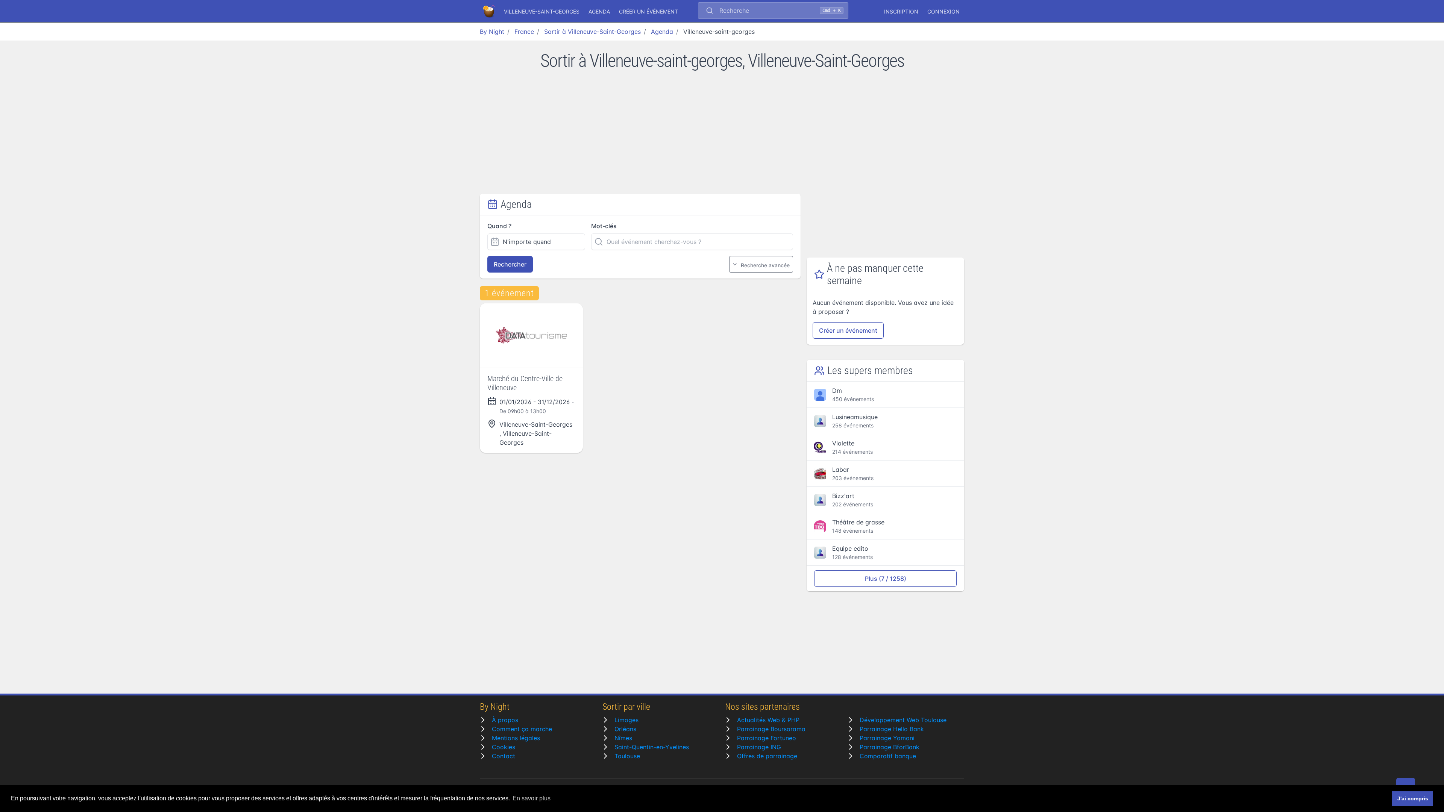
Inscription (901, 11)
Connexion (943, 11)
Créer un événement (648, 11)
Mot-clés (604, 226)
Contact (503, 756)
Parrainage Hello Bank (892, 729)
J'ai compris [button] (1412, 798)
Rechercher (510, 264)
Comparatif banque (888, 756)
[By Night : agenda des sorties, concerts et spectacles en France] (489, 11)
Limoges (626, 720)
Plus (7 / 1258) (885, 578)
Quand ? (499, 226)
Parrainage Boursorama (771, 729)
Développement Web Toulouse (903, 720)
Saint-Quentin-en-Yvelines (651, 747)
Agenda (599, 11)
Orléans (625, 729)
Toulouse (627, 756)
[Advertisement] (722, 137)
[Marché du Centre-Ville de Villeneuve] (531, 335)
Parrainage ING (759, 747)
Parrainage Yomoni (887, 738)
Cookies (503, 747)
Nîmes (623, 738)
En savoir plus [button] (532, 798)
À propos (505, 720)
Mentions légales (516, 738)
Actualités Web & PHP (768, 720)
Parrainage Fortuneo (766, 738)
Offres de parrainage (767, 756)
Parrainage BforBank (889, 747)
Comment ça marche (522, 729)
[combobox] (773, 11)
